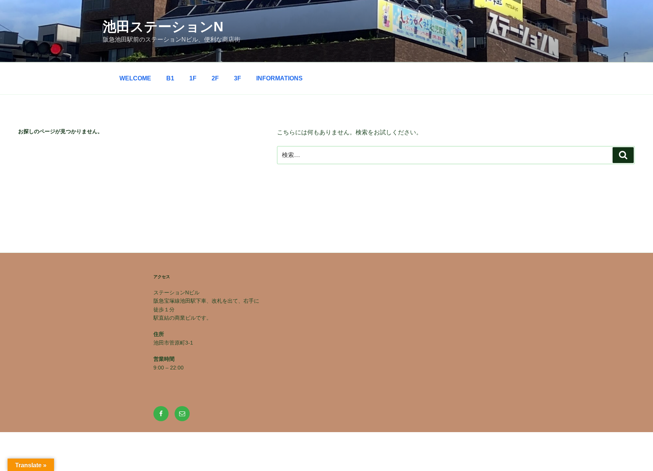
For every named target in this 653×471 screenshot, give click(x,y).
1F (193, 78)
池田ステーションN (163, 26)
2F (215, 78)
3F (237, 78)
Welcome (135, 78)
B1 (170, 78)
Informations (279, 78)
